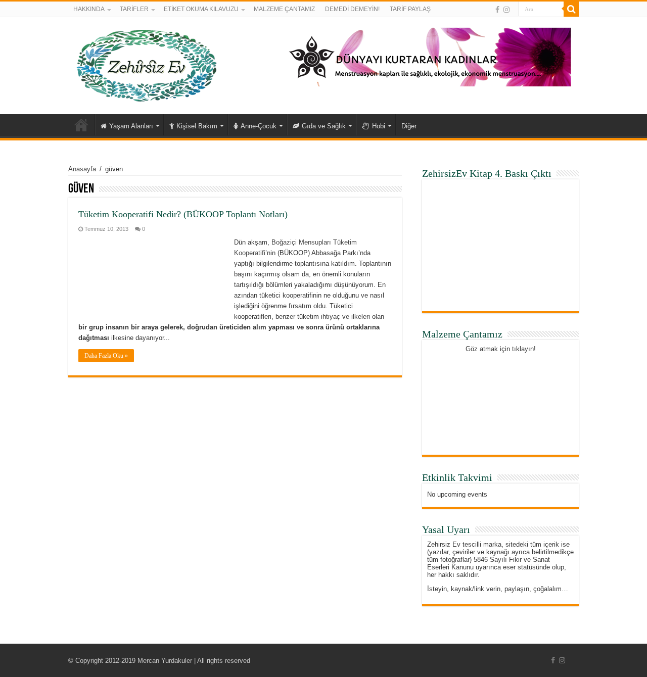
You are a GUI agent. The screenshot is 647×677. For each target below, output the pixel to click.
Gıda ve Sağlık (324, 126)
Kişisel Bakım (196, 126)
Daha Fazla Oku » (106, 355)
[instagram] (506, 10)
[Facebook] (497, 10)
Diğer (409, 126)
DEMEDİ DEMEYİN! (352, 9)
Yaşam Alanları (131, 126)
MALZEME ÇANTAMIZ (284, 9)
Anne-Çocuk (258, 126)
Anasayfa (81, 124)
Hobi (378, 126)
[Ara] (571, 9)
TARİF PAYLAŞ (410, 9)
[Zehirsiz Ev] (147, 64)
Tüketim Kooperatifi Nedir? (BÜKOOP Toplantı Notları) (183, 214)
